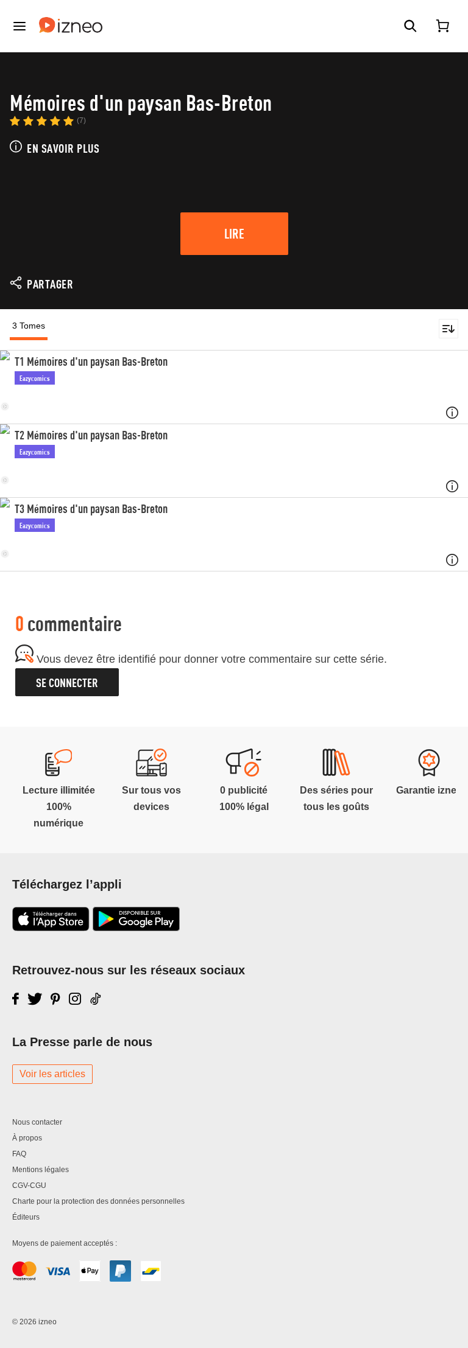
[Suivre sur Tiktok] (96, 999)
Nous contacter (37, 1122)
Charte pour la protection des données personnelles (98, 1201)
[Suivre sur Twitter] (35, 999)
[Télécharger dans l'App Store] (51, 927)
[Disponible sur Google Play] (136, 927)
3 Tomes (28, 325)
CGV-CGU (29, 1185)
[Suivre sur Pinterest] (55, 999)
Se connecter (67, 682)
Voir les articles (52, 1074)
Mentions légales (40, 1169)
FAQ (19, 1154)
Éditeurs (26, 1217)
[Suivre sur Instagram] (75, 999)
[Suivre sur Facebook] (15, 999)
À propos (27, 1138)
